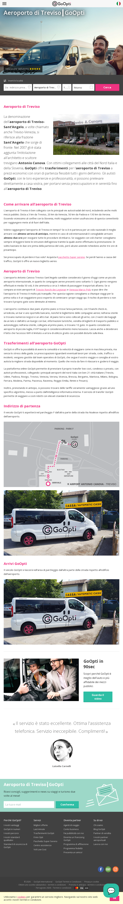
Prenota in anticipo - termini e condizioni (87, 884)
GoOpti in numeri (12, 829)
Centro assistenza (42, 845)
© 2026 (27, 881)
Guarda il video (98, 696)
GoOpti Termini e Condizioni (68, 881)
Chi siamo (98, 825)
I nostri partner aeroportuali (101, 839)
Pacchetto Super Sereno (45, 841)
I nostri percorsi (11, 833)
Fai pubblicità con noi (74, 833)
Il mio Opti (38, 837)
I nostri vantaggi (11, 825)
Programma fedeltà (73, 848)
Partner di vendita (102, 833)
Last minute (39, 829)
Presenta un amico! (73, 852)
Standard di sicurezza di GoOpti (15, 845)
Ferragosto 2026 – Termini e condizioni (53, 887)
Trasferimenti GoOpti (44, 833)
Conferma (67, 804)
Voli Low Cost (40, 849)
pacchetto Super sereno (71, 257)
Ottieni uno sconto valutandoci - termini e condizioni (42, 884)
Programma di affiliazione (76, 844)
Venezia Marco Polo (80, 289)
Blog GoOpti (99, 829)
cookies (21, 896)
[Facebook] (101, 869)
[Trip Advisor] (108, 869)
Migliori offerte (41, 825)
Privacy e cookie (91, 881)
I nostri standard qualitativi (12, 839)
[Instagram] (116, 869)
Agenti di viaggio (71, 825)
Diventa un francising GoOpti (74, 839)
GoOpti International (43, 881)
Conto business (71, 829)
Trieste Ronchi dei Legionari (51, 289)
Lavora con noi (101, 844)
